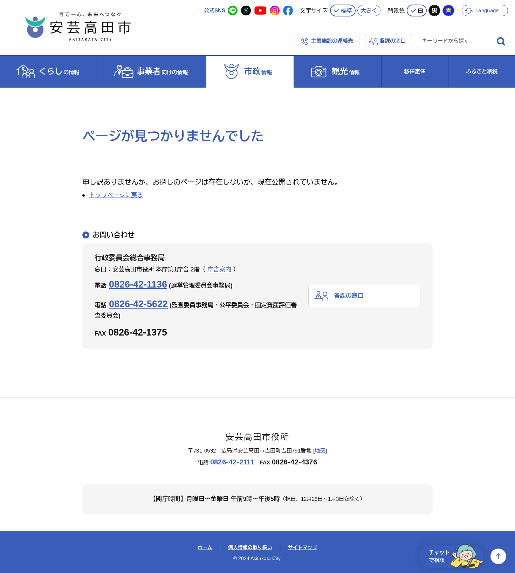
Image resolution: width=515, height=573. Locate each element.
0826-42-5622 (138, 303)
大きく (368, 10)
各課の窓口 (392, 41)
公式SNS (214, 10)
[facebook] (288, 10)
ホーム (205, 547)
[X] (246, 10)
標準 (346, 10)
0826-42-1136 (138, 284)
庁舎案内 (219, 269)
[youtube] (260, 10)
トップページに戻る (116, 195)
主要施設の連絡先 (332, 41)
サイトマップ (302, 547)
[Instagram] (275, 10)
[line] (233, 10)
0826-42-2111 (232, 462)
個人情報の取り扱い (250, 547)
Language (487, 10)
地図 (320, 451)
